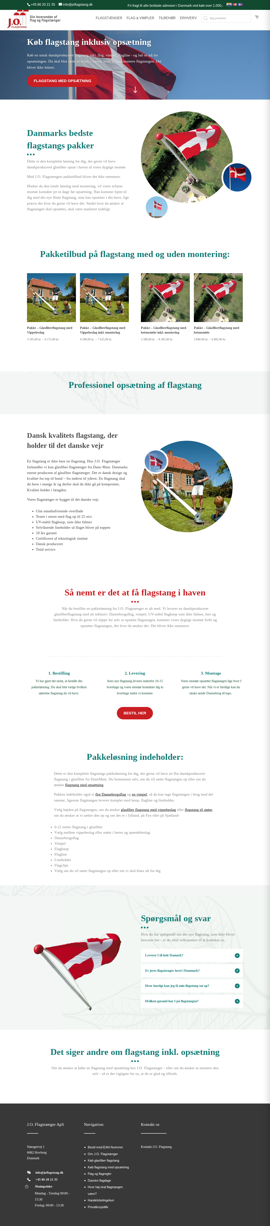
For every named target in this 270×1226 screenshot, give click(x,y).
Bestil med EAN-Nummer (105, 1147)
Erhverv (188, 18)
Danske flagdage (99, 1180)
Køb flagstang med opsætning (108, 1167)
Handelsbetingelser (101, 1200)
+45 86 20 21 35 (46, 1179)
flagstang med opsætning (84, 785)
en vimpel (139, 794)
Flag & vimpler (140, 18)
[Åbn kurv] (257, 20)
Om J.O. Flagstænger (103, 1154)
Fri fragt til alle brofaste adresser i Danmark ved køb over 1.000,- (175, 5)
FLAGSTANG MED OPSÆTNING (62, 81)
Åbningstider (44, 1186)
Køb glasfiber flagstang (103, 1160)
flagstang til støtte (198, 810)
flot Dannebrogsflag (110, 794)
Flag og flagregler (99, 1173)
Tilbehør (167, 18)
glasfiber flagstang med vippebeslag (148, 810)
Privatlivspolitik (98, 1207)
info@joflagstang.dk (49, 1172)
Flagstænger (109, 18)
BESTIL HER (135, 713)
